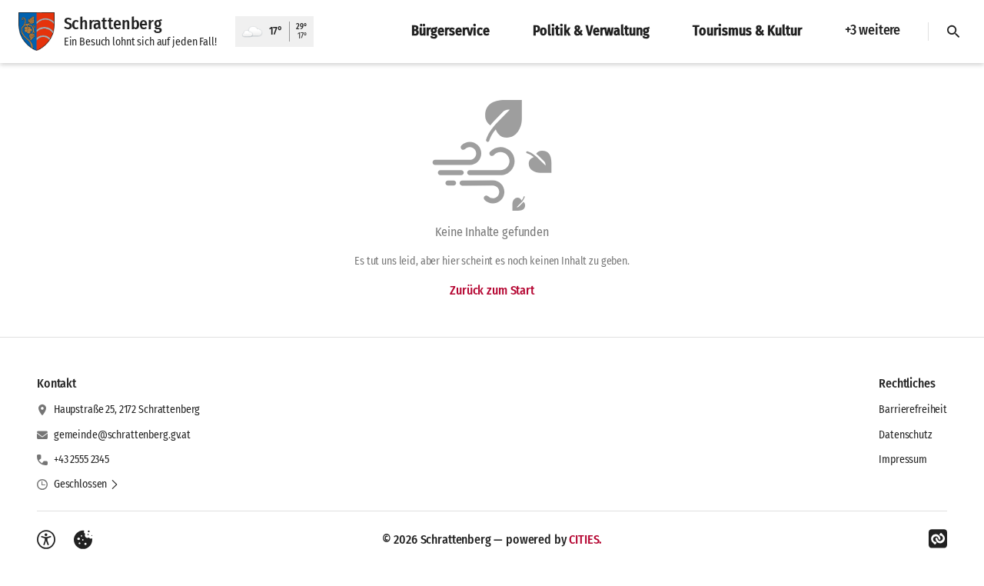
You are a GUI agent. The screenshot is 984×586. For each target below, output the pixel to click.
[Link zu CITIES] (938, 539)
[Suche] (953, 31)
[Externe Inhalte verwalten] (83, 540)
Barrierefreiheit (913, 409)
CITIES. (585, 539)
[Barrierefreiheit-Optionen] (46, 540)
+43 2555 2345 (81, 459)
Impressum (903, 459)
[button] (86, 484)
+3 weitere (872, 30)
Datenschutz (905, 434)
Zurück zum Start (492, 290)
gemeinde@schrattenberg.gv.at (122, 434)
